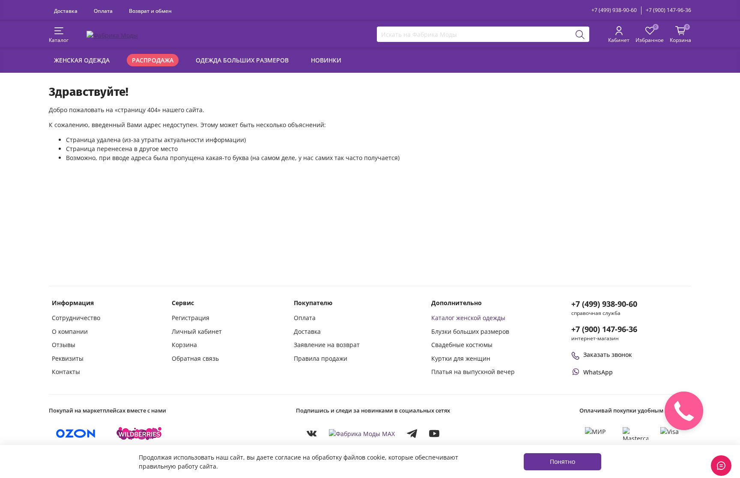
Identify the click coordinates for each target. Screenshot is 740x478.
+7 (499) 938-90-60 (614, 10)
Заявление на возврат (327, 345)
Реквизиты (68, 358)
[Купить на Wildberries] (139, 433)
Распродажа (152, 60)
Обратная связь (195, 358)
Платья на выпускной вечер (473, 372)
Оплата (103, 10)
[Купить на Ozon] (75, 433)
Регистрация (190, 318)
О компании (70, 331)
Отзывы (63, 345)
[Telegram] (412, 433)
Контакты (66, 372)
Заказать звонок (607, 354)
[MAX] (362, 433)
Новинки (326, 60)
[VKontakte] (312, 433)
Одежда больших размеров (242, 60)
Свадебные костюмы (461, 345)
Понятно (562, 461)
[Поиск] (580, 34)
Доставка (66, 10)
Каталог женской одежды (468, 318)
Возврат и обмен (150, 10)
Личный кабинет (197, 331)
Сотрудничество (76, 318)
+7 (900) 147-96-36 (668, 10)
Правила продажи (320, 358)
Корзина (184, 345)
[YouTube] (434, 433)
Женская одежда (82, 60)
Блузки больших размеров (470, 331)
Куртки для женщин (460, 358)
